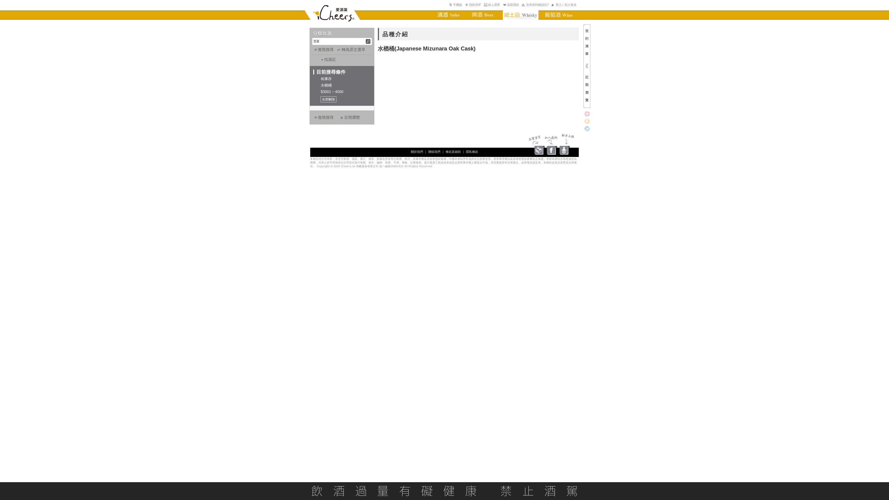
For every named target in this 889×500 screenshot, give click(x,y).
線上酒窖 (494, 4)
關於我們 (417, 151)
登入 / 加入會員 (566, 4)
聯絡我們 (434, 151)
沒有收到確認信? (537, 4)
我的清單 (475, 4)
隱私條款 (472, 151)
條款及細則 (453, 151)
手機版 (457, 4)
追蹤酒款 (513, 4)
